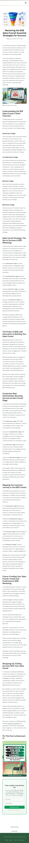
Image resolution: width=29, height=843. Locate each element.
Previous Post (14, 827)
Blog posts (9, 38)
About (11, 840)
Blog (16, 840)
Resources (21, 840)
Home (6, 840)
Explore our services (13, 723)
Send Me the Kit (14, 807)
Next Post (14, 831)
